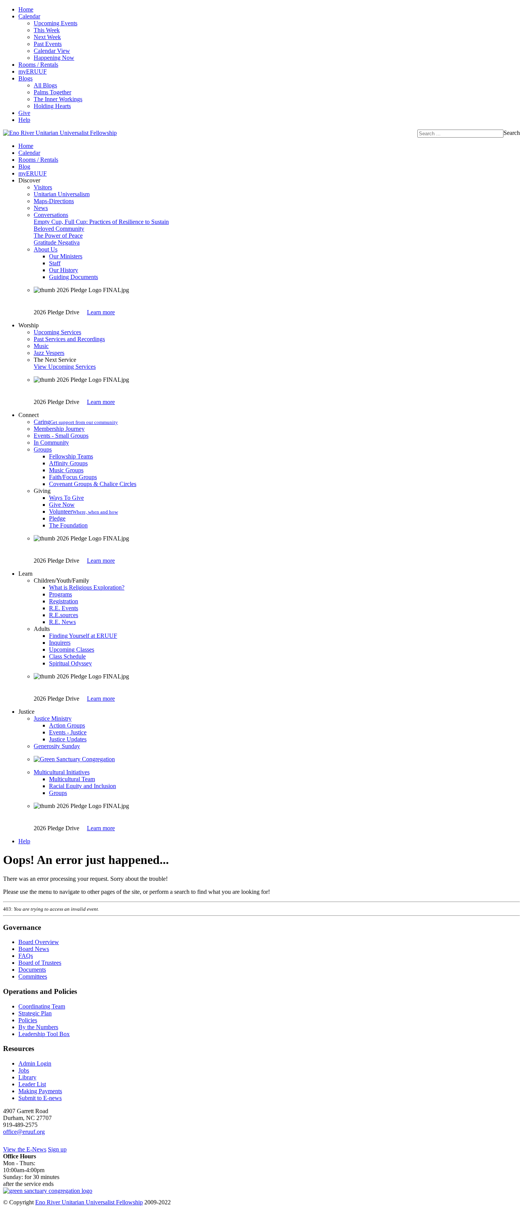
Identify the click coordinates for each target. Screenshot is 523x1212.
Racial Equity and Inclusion (82, 786)
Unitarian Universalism (62, 194)
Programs (60, 594)
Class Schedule (67, 656)
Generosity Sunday (57, 746)
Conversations (51, 215)
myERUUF (32, 71)
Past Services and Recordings (69, 339)
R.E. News (62, 622)
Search (511, 133)
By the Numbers (38, 1027)
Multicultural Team (72, 779)
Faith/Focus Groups (73, 477)
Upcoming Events (55, 23)
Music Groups (66, 470)
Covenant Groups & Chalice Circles (92, 484)
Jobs (23, 1070)
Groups (43, 449)
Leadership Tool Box (44, 1034)
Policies (27, 1020)
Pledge (57, 518)
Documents (32, 969)
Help (24, 120)
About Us (45, 249)
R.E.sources (63, 615)
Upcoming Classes (71, 649)
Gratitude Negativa (57, 242)
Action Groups (67, 725)
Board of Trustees (39, 962)
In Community (51, 442)
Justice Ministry (53, 718)
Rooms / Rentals (38, 64)
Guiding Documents (73, 277)
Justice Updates (68, 739)
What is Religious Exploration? (86, 587)
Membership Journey (59, 428)
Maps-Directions (54, 201)
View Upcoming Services (65, 366)
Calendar (29, 16)
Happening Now (54, 57)
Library (27, 1077)
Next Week (47, 37)
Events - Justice (68, 732)
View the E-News (24, 1149)
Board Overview (38, 942)
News (41, 208)
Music (41, 346)
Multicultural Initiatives (62, 772)
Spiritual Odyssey (70, 663)
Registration (63, 601)
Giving (42, 491)
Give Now (62, 504)
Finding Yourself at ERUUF (83, 635)
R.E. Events (63, 608)
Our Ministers (65, 256)
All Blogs (45, 85)
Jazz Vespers (49, 353)
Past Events (48, 44)
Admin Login (34, 1063)
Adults (42, 629)
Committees (32, 976)
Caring (76, 422)
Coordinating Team (41, 1006)
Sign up (57, 1149)
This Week (47, 30)
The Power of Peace (58, 235)
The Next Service (55, 359)
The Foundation (68, 525)
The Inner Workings (58, 99)
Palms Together (52, 92)
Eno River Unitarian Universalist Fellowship (89, 1202)
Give (24, 113)
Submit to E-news (40, 1098)
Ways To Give (66, 497)
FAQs (25, 956)
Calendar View (52, 51)
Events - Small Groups (61, 435)
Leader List (32, 1084)
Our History (63, 270)
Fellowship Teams (71, 456)
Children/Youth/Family (61, 580)
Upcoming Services (57, 332)
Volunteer (83, 511)
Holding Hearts (52, 106)
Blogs (25, 78)
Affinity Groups (68, 463)
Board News (33, 949)
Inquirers (59, 642)
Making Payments (40, 1091)
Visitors (43, 187)
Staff (54, 263)
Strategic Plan (35, 1013)
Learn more (101, 312)
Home (25, 9)
